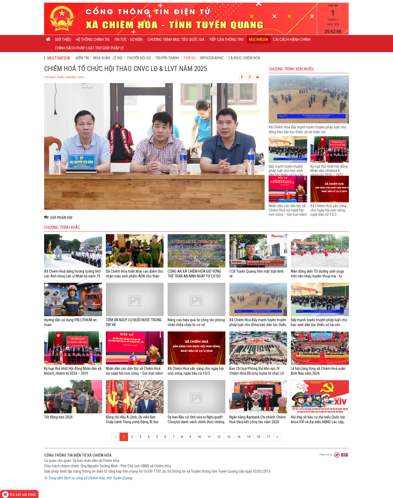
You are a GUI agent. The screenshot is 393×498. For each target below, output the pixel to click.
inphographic (212, 58)
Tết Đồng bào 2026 (58, 417)
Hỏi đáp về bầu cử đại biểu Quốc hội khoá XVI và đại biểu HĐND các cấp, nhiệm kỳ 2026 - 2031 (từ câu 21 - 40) (319, 422)
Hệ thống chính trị (93, 39)
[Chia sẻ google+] (250, 76)
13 (228, 437)
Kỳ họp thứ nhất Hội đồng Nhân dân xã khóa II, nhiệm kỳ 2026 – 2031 (329, 170)
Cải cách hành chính (292, 39)
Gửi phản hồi (61, 217)
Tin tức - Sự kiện (128, 39)
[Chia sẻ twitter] (258, 76)
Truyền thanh (167, 58)
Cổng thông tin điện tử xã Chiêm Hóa (77, 455)
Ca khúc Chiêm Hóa (244, 58)
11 (209, 437)
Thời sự (189, 58)
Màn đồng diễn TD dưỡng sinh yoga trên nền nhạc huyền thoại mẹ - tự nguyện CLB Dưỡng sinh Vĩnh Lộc (317, 276)
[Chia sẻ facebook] (242, 76)
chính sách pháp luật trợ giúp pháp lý (89, 48)
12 (219, 437)
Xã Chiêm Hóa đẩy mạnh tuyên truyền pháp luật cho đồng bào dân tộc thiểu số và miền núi (257, 325)
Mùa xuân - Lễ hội (107, 58)
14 (238, 437)
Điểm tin (82, 58)
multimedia (258, 39)
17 (268, 437)
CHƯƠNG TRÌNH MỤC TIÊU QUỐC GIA (176, 39)
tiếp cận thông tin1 (226, 39)
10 (199, 437)
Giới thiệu (63, 39)
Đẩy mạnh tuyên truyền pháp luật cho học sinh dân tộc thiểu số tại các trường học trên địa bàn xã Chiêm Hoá (286, 175)
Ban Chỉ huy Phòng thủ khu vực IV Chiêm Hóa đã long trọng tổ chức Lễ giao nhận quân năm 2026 (256, 373)
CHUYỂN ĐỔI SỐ (139, 58)
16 (258, 437)
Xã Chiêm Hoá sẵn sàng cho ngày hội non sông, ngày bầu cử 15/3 (328, 210)
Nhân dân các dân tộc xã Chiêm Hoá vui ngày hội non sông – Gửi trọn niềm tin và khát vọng (288, 212)
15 (248, 437)
